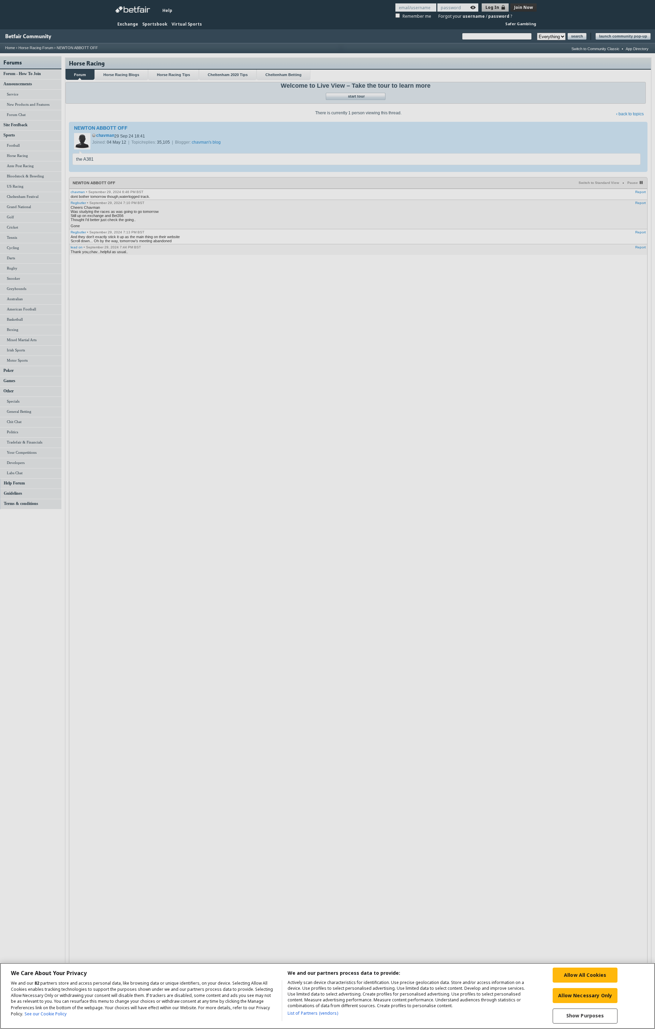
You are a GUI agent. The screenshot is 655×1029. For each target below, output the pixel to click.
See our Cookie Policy (46, 1014)
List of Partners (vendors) (313, 1013)
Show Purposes (585, 1016)
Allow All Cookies (585, 975)
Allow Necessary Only (585, 995)
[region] (327, 996)
